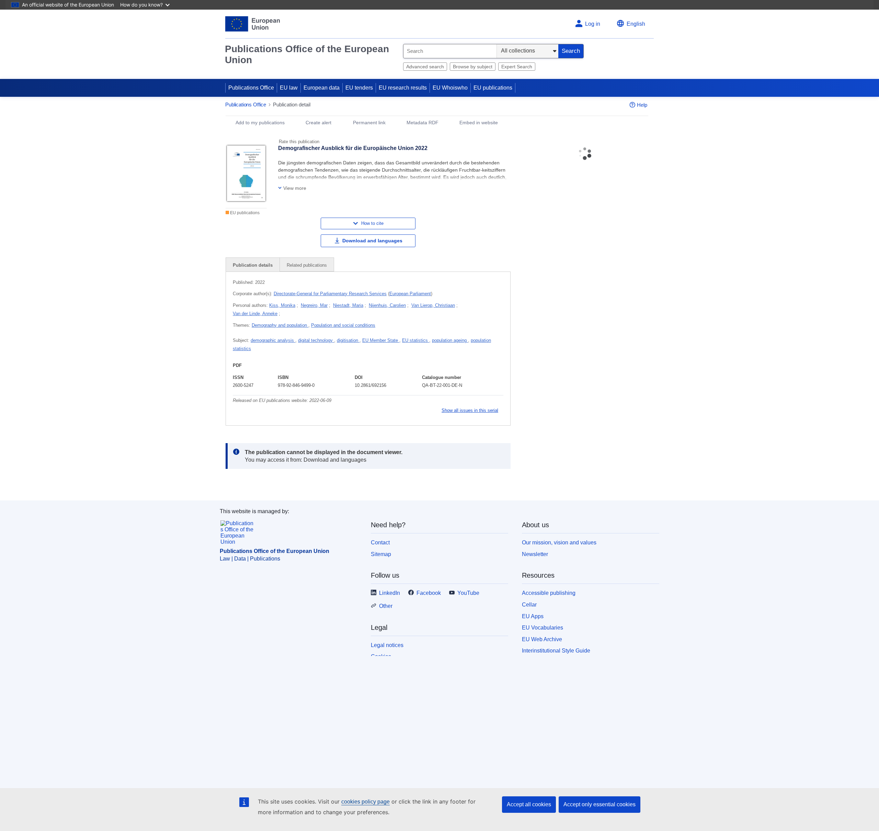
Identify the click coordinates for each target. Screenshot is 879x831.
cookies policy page (365, 802)
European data (322, 88)
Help (642, 105)
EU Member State (380, 340)
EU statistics (415, 340)
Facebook (428, 593)
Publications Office (251, 88)
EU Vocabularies (542, 628)
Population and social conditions (343, 325)
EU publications (492, 88)
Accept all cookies (529, 804)
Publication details (253, 265)
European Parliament (410, 293)
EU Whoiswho (450, 88)
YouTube (468, 593)
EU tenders (359, 88)
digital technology (316, 340)
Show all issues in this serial (470, 410)
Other (385, 606)
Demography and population (280, 325)
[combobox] (449, 51)
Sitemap (381, 554)
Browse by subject (472, 66)
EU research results (403, 88)
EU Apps (533, 616)
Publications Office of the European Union (307, 54)
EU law (289, 88)
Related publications (307, 265)
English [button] (636, 24)
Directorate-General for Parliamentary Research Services (330, 293)
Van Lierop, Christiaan (433, 305)
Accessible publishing (548, 593)
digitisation (348, 340)
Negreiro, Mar (314, 305)
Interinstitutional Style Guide (556, 651)
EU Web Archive (542, 639)
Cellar (529, 605)
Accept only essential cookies (599, 804)
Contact (380, 542)
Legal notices (387, 645)
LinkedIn (389, 593)
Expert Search (516, 66)
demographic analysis (273, 340)
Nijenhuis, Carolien (387, 305)
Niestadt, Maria (348, 305)
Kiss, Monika (282, 305)
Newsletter (535, 554)
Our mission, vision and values (559, 542)
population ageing (450, 340)
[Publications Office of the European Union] (252, 24)
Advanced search (425, 66)
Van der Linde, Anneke (255, 313)
